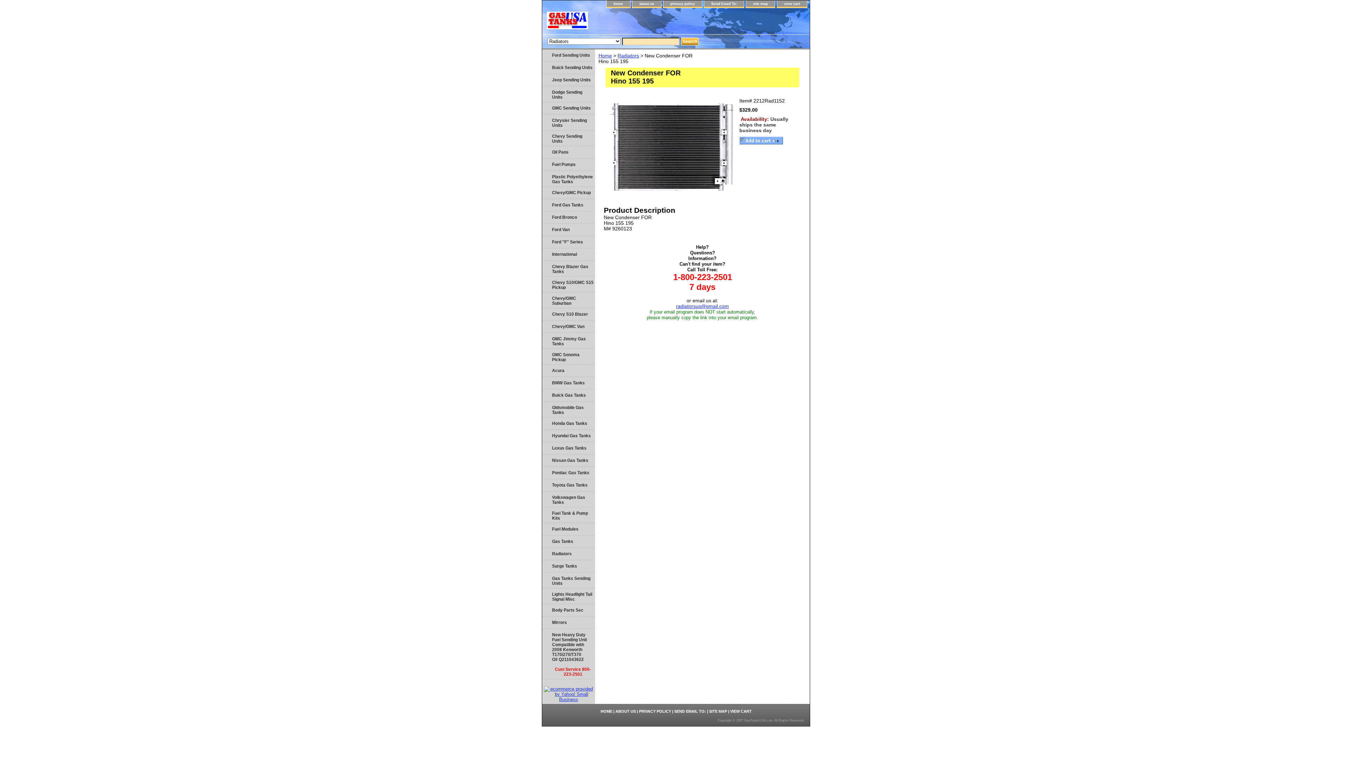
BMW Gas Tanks (568, 382)
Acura (558, 370)
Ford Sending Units (571, 55)
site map (760, 4)
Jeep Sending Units (571, 80)
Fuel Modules (565, 529)
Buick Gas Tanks (569, 395)
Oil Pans (560, 152)
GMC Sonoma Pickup (566, 357)
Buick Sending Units (572, 67)
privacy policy (682, 4)
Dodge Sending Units (567, 95)
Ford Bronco (564, 217)
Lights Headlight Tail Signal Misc (572, 597)
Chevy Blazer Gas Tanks (570, 269)
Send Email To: (724, 4)
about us (646, 4)
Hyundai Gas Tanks (571, 435)
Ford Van (561, 229)
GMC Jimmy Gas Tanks (569, 341)
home (618, 4)
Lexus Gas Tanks (569, 448)
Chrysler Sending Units (569, 123)
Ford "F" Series (567, 242)
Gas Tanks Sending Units (571, 581)
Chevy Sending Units (567, 139)
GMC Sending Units (571, 108)
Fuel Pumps (564, 164)
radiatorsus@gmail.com (702, 306)
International (564, 254)
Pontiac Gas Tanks (570, 472)
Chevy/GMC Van (568, 326)
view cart (792, 4)
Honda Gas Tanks (569, 423)
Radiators (628, 55)
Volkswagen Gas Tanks (568, 500)
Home (605, 55)
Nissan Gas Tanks (570, 460)
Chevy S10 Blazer (570, 314)
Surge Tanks (564, 566)
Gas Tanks (562, 541)
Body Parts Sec (567, 610)
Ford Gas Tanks (567, 205)
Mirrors (559, 622)
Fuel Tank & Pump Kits (570, 516)
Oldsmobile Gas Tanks (568, 410)
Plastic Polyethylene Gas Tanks (572, 179)
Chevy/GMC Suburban (564, 301)
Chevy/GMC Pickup (571, 192)
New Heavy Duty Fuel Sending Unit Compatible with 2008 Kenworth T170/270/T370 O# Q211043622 (571, 654)
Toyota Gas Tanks (570, 485)
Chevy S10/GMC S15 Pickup (573, 285)
